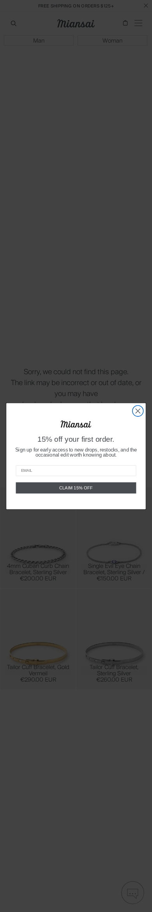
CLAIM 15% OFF (76, 487)
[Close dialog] (138, 410)
